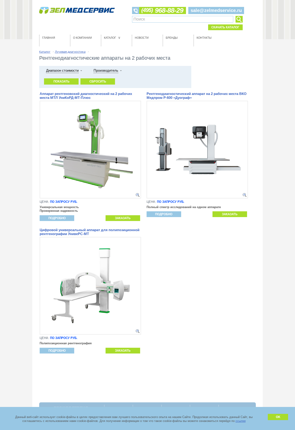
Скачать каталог (225, 27)
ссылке (241, 421)
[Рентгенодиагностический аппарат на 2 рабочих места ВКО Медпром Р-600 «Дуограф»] (244, 195)
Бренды (172, 37)
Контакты (204, 37)
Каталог (112, 37)
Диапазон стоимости (62, 70)
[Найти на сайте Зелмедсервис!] (239, 19)
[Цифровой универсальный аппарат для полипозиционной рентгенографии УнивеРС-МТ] (137, 331)
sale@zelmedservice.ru (216, 10)
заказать (122, 218)
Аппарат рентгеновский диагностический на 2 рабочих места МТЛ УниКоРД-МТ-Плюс (86, 96)
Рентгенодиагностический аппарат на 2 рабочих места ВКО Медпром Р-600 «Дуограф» (197, 96)
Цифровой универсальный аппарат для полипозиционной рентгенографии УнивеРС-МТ (89, 232)
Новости (142, 37)
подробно (57, 218)
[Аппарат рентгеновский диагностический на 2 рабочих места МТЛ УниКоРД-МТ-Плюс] (137, 195)
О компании (82, 37)
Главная (48, 37)
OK (278, 417)
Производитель (106, 70)
